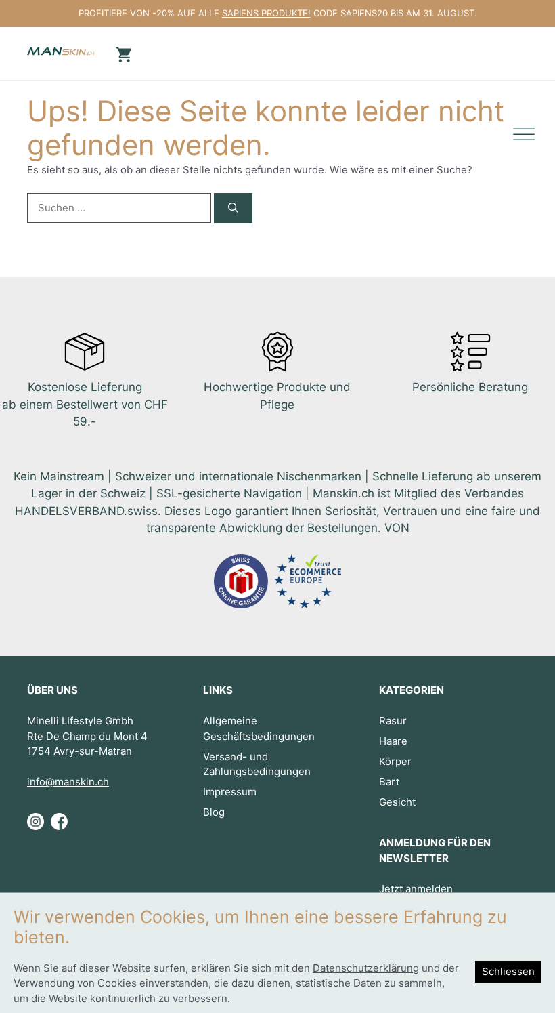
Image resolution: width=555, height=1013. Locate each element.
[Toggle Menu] (524, 135)
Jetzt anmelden (416, 888)
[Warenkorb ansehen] (122, 53)
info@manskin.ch (68, 781)
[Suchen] (233, 208)
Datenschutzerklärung (366, 968)
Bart (389, 781)
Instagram (35, 827)
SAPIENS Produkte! (266, 12)
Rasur (393, 720)
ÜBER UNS (52, 690)
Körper (395, 761)
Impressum (230, 791)
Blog (214, 812)
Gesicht (397, 801)
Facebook (59, 827)
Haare (393, 741)
